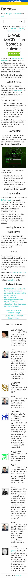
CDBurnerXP (17, 90)
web (2, 16)
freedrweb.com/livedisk (18, 272)
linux (14, 31)
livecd (19, 31)
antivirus (21, 29)
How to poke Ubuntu (11, 297)
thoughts (9, 14)
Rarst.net (19, 576)
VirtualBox (11, 280)
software (18, 14)
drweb (9, 31)
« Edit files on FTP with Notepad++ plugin (14, 312)
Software (13, 29)
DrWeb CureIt (6, 200)
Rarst (8, 9)
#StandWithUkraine (14, 1)
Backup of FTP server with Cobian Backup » (14, 317)
